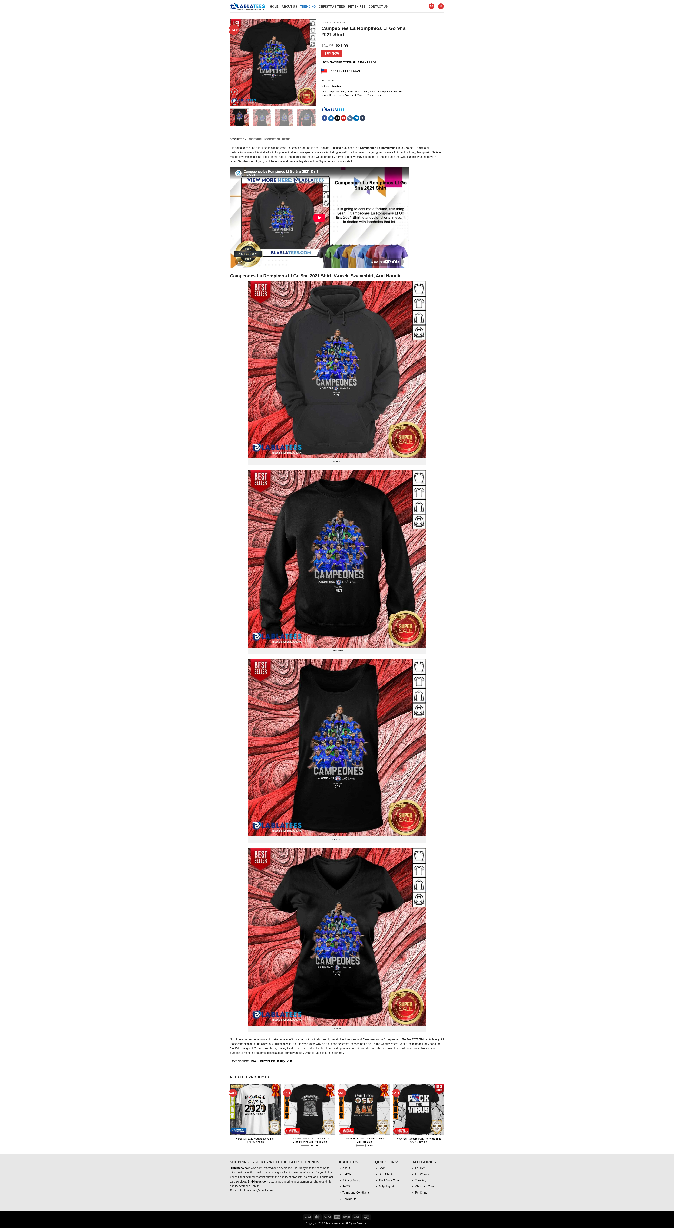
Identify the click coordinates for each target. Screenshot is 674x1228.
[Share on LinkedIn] (356, 118)
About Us (289, 6)
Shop (382, 1168)
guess (293, 147)
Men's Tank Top (378, 91)
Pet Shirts (356, 6)
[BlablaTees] (332, 109)
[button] (431, 6)
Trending (308, 6)
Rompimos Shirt (395, 91)
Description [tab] (238, 139)
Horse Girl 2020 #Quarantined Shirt (255, 1138)
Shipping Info (387, 1186)
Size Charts (386, 1174)
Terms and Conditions (356, 1192)
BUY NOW (332, 53)
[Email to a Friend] (337, 118)
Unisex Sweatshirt (347, 95)
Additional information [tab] (264, 139)
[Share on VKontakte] (350, 118)
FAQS (346, 1186)
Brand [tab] (286, 139)
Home (274, 6)
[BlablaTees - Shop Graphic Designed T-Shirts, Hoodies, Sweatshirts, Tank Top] (247, 6)
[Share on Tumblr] (362, 118)
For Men (420, 1168)
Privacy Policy (351, 1180)
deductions (306, 1039)
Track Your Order (389, 1180)
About (346, 1168)
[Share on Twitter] (331, 118)
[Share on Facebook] (324, 118)
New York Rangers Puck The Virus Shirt (419, 1138)
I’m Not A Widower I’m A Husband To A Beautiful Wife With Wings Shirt (310, 1140)
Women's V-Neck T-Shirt (369, 95)
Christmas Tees (332, 6)
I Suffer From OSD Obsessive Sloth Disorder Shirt (364, 1140)
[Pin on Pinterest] (343, 118)
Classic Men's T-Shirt (357, 91)
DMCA (346, 1174)
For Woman (422, 1174)
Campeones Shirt (336, 91)
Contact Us (378, 6)
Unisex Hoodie (328, 95)
